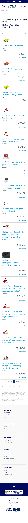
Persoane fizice (7, 440)
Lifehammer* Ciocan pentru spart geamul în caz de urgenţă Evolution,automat (13, 262)
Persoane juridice (8, 442)
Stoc (5, 428)
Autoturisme (7, 412)
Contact (6, 431)
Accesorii (6, 456)
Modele (5, 25)
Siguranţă (6, 27)
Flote (5, 417)
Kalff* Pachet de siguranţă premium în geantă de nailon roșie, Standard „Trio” (13, 314)
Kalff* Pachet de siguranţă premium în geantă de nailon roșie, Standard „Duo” (13, 288)
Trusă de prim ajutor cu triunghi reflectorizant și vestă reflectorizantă (11, 365)
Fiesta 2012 (14, 25)
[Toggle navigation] (25, 6)
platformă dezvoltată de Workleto (14, 505)
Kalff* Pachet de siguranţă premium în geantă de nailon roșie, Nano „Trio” (13, 340)
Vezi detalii (22, 57)
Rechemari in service (9, 458)
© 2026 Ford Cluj (13, 499)
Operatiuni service (8, 452)
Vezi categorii (13, 33)
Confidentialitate (13, 502)
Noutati (5, 470)
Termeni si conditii (13, 501)
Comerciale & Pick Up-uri (10, 415)
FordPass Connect (8, 461)
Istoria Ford (6, 472)
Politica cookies (13, 503)
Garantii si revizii (8, 454)
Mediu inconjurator (8, 474)
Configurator (7, 426)
